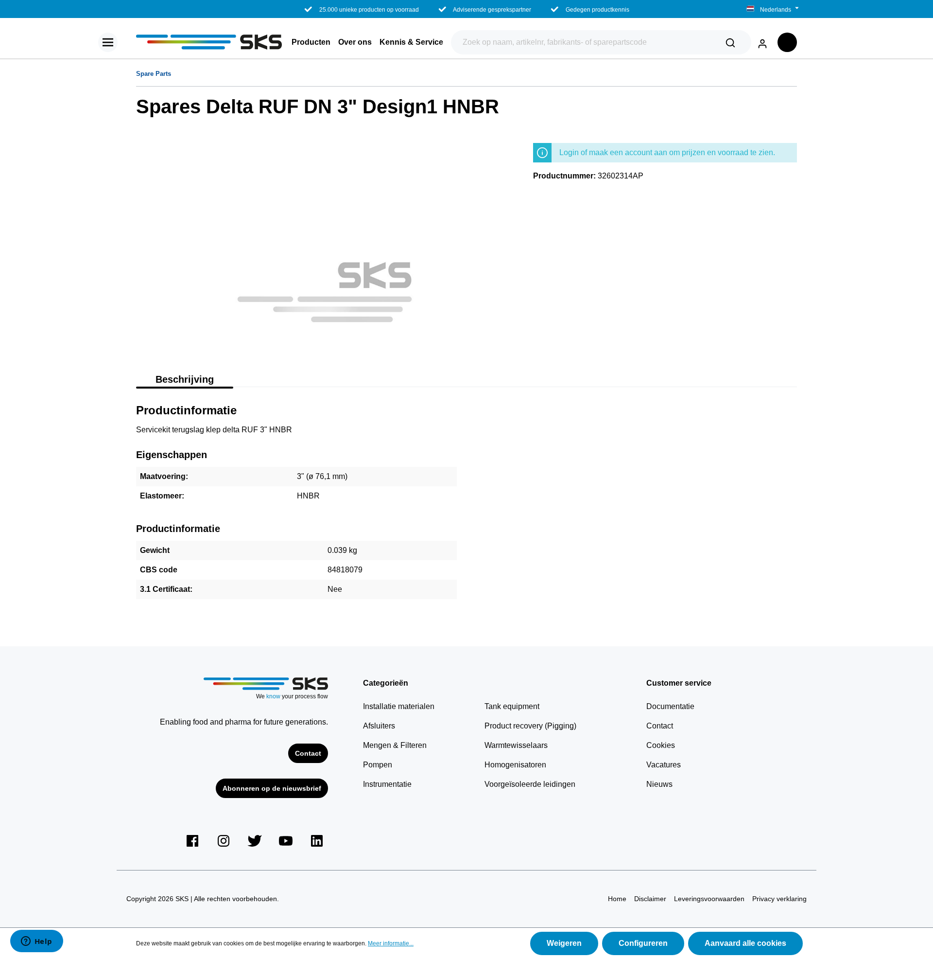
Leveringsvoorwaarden (709, 899)
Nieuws (659, 784)
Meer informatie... (391, 943)
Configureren (643, 943)
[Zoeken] (730, 42)
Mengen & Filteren (395, 745)
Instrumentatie (387, 784)
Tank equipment (511, 706)
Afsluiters (379, 726)
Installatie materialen (398, 706)
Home (617, 899)
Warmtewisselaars (516, 745)
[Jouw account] (762, 42)
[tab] (184, 378)
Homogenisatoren (515, 765)
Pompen (377, 765)
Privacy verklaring (779, 899)
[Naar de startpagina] (209, 42)
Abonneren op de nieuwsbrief (272, 788)
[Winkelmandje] (787, 42)
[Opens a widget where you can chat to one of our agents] (36, 942)
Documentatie (670, 706)
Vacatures (663, 765)
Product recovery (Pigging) (530, 726)
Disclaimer (650, 899)
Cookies (660, 745)
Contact (308, 753)
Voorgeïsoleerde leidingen (529, 784)
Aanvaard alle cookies (745, 943)
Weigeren (564, 943)
